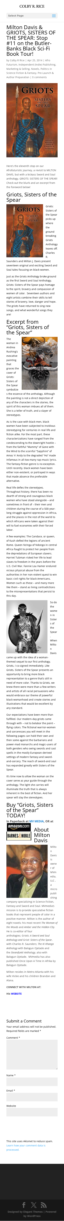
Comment (13, 1037)
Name (11, 1075)
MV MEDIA (36, 821)
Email (10, 1090)
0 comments (39, 77)
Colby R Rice (17, 60)
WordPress (34, 1216)
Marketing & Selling (18, 68)
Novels (35, 68)
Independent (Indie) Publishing (36, 64)
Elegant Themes (33, 1211)
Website (11, 1106)
